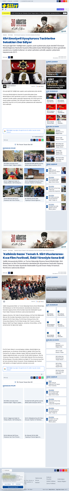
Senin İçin (61, 9)
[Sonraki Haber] (66, 13)
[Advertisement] (23, 117)
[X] (60, 1)
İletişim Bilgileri (62, 481)
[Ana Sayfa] (5, 9)
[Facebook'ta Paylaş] (9, 57)
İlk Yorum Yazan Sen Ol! (25, 144)
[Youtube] (64, 1)
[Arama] (66, 9)
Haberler (5, 34)
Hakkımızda (38, 478)
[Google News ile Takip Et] (40, 86)
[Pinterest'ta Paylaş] (40, 140)
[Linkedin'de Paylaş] (37, 140)
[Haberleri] (14, 301)
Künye (4, 1)
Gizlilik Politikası (50, 481)
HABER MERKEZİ (11, 86)
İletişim (16, 1)
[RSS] (66, 1)
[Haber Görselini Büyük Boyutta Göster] (23, 72)
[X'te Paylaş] (12, 57)
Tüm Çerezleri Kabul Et (13, 487)
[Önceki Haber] (64, 13)
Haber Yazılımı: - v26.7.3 (55, 489)
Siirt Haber (10, 34)
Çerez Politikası (50, 483)
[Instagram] (62, 1)
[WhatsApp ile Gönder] (42, 140)
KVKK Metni (61, 479)
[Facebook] (58, 1)
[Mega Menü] (3, 9)
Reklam (10, 1)
